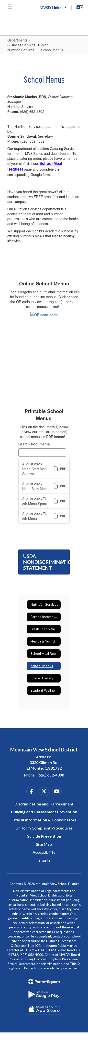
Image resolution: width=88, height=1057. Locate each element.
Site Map (44, 844)
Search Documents (34, 444)
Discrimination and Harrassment (44, 804)
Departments (17, 40)
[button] (53, 7)
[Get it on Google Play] (44, 994)
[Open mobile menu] (10, 7)
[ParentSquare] (44, 981)
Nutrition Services (20, 49)
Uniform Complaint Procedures (44, 828)
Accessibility (44, 852)
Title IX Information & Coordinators (44, 819)
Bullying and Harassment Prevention (44, 811)
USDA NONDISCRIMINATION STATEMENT (46, 562)
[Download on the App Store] (44, 1009)
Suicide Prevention (44, 836)
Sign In (44, 860)
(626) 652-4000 (50, 775)
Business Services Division (27, 44)
